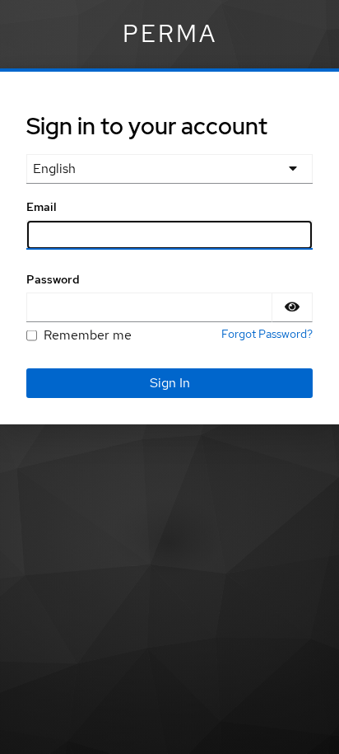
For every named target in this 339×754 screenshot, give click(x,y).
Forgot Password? (267, 333)
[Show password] (292, 307)
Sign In (170, 382)
